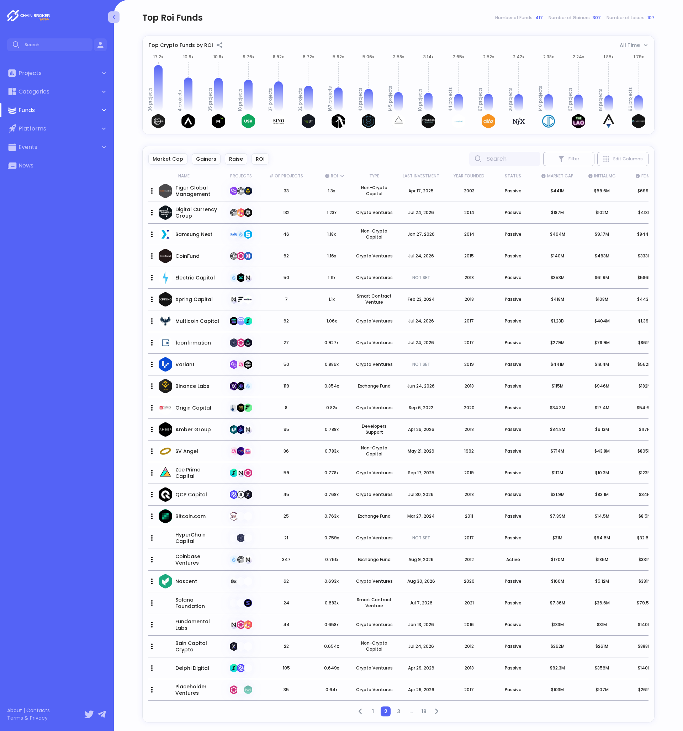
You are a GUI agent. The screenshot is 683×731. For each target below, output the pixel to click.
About (14, 711)
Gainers (206, 158)
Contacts (38, 711)
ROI (260, 158)
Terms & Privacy (27, 718)
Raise (236, 158)
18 (424, 711)
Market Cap (168, 158)
